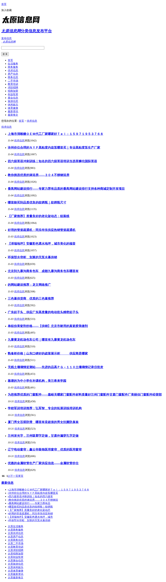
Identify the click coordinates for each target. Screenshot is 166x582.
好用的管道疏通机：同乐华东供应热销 (30, 513)
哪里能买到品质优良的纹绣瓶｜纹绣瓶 (30, 506)
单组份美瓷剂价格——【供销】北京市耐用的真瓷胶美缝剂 (48, 326)
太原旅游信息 (15, 563)
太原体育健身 (15, 570)
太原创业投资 (15, 557)
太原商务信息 (15, 540)
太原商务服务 (15, 529)
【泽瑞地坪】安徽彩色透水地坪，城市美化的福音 (42, 243)
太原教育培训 (15, 546)
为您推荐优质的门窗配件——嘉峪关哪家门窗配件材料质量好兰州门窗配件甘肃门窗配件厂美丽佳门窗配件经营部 (85, 394)
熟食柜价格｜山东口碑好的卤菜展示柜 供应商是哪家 (48, 353)
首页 (3, 4)
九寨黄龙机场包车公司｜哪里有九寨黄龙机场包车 (42, 339)
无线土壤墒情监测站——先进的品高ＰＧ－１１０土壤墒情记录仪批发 (55, 367)
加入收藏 (6, 10)
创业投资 (13, 94)
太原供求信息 (15, 533)
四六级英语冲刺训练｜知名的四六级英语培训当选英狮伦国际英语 (52, 161)
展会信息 (13, 97)
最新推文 (13, 114)
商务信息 (13, 77)
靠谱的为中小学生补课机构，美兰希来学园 (37, 380)
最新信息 (7, 482)
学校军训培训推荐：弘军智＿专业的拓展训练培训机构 (45, 408)
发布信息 (6, 38)
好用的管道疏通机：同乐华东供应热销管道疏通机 (42, 230)
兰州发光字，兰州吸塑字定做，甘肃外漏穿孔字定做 (43, 435)
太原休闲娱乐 (15, 567)
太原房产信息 (15, 536)
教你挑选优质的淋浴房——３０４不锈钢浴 (33, 499)
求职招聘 (13, 87)
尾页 (20, 476)
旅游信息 (13, 101)
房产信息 (13, 73)
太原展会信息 (15, 560)
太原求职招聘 (15, 550)
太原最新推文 (15, 577)
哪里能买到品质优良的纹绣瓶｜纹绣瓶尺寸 (37, 202)
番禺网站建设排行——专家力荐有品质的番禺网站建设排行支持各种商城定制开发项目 (66, 188)
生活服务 (13, 63)
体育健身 (13, 108)
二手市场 (13, 80)
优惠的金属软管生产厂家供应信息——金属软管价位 (43, 463)
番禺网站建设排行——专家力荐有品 (29, 503)
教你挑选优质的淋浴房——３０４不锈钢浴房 (38, 175)
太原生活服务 (15, 526)
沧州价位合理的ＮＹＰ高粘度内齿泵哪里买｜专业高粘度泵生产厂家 (54, 147)
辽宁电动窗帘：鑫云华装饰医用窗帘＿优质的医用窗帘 (45, 449)
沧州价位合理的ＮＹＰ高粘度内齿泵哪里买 (33, 493)
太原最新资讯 (15, 574)
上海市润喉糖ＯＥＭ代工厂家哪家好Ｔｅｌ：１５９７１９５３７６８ (55, 134)
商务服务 (13, 67)
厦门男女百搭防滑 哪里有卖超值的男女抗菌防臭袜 (43, 422)
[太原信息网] (21, 23)
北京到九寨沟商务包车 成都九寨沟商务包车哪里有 (43, 271)
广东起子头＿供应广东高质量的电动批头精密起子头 (43, 312)
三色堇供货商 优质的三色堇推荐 (31, 298)
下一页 (14, 476)
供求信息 (13, 70)
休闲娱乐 (13, 104)
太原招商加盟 (15, 553)
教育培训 (13, 84)
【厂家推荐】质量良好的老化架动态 (29, 510)
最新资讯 (13, 111)
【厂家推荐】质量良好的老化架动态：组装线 (38, 216)
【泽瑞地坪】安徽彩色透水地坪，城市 (30, 517)
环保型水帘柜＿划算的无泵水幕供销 (32, 257)
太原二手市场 (15, 543)
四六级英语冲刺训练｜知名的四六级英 (30, 496)
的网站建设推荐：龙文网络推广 (29, 284)
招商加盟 (13, 91)
